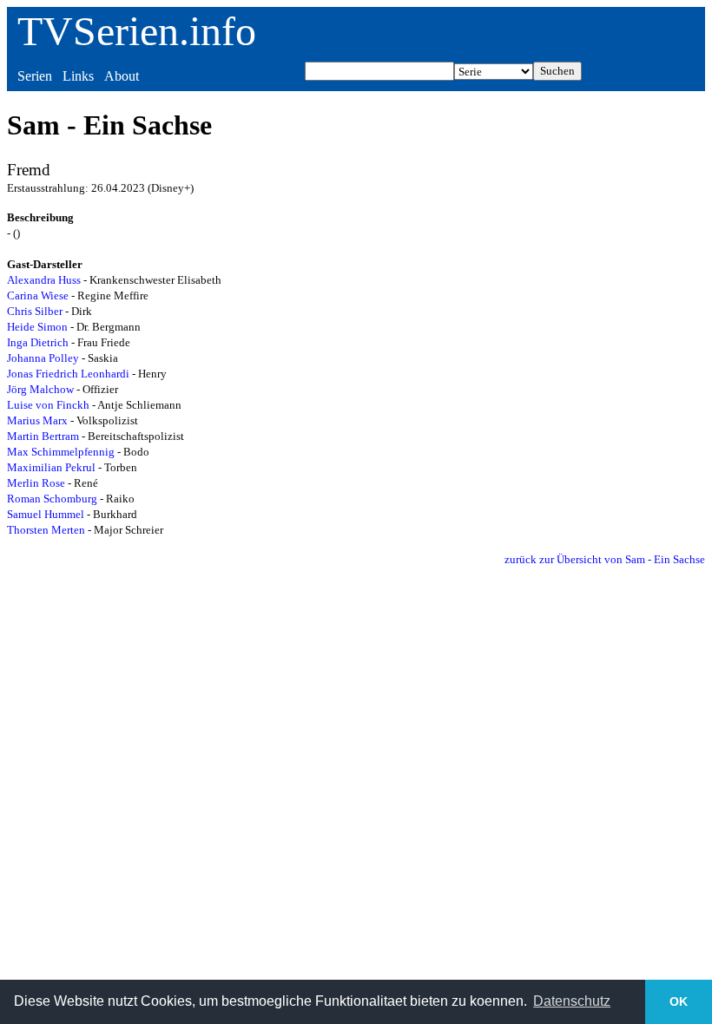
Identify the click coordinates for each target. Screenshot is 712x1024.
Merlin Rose (36, 482)
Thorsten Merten (46, 529)
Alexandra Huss (44, 279)
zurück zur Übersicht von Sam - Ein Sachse (604, 559)
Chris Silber (35, 311)
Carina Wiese (38, 295)
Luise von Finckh (48, 404)
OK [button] (678, 1001)
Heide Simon (37, 326)
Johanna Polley (43, 357)
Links (78, 76)
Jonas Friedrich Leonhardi (68, 373)
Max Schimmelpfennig (61, 451)
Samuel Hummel (45, 514)
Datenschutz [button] (571, 1001)
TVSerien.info (136, 31)
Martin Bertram (43, 436)
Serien (34, 76)
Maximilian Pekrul (51, 467)
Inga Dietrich (38, 342)
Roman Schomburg (52, 498)
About (121, 76)
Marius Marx (37, 420)
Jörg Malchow (40, 389)
